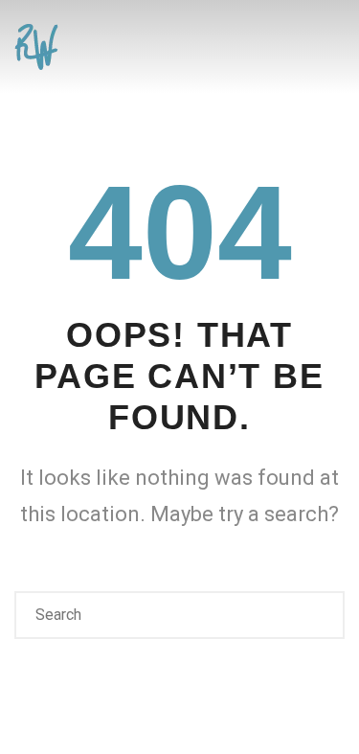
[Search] (319, 615)
